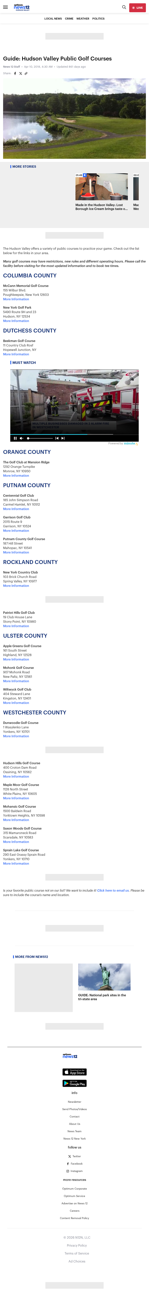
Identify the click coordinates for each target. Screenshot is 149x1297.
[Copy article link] (26, 73)
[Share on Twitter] (20, 73)
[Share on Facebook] (15, 73)
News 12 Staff (11, 67)
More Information (16, 299)
